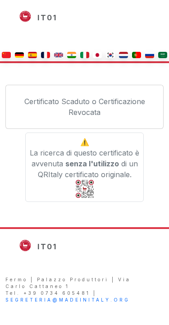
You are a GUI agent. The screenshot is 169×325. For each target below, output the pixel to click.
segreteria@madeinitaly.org (67, 299)
